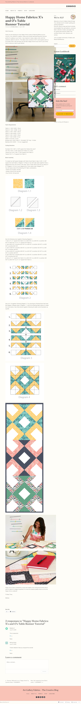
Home (7, 10)
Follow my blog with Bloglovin (61, 122)
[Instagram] (69, 6)
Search (55, 43)
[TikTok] (42, 697)
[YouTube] (44, 697)
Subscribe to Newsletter (64, 114)
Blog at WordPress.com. (4, 702)
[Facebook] (67, 6)
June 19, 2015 (13, 629)
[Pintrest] (71, 6)
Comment (44, 671)
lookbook (30, 34)
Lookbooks (31, 1)
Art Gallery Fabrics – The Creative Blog (40, 690)
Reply (11, 639)
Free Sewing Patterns (22, 1)
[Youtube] (75, 6)
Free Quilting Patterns (10, 1)
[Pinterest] (36, 697)
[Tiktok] (73, 6)
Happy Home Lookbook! (11, 591)
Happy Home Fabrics (10, 587)
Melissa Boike (13, 642)
